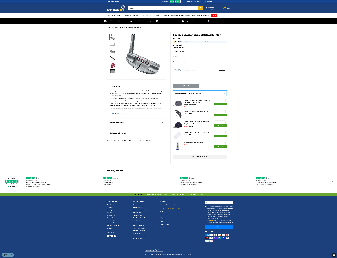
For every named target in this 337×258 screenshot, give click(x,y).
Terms (211, 220)
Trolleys (144, 15)
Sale (213, 15)
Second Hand (196, 15)
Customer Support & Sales (168, 205)
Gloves (165, 15)
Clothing (126, 15)
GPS (151, 15)
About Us (110, 205)
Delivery (109, 210)
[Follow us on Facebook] (108, 236)
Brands (205, 15)
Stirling (162, 227)
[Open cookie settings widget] (334, 255)
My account (210, 9)
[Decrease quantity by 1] (182, 62)
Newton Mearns (164, 224)
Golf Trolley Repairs (139, 228)
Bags (118, 15)
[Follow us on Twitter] (111, 236)
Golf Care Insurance (139, 236)
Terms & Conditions (113, 225)
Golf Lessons (137, 212)
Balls (157, 15)
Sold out (186, 86)
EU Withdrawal (137, 238)
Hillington (162, 218)
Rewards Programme (139, 231)
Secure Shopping (112, 218)
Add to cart (220, 104)
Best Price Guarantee (139, 218)
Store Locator (137, 205)
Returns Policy (111, 215)
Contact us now (179, 194)
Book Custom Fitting (139, 210)
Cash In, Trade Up (138, 225)
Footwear (135, 15)
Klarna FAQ (136, 223)
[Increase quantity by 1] (193, 62)
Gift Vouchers (185, 15)
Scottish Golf (137, 233)
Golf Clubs (110, 15)
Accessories (174, 15)
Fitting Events (137, 207)
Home (108, 27)
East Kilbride (163, 215)
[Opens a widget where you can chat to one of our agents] (8, 255)
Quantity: (176, 62)
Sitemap (109, 228)
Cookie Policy (111, 223)
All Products (110, 207)
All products (115, 27)
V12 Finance (136, 220)
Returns (109, 212)
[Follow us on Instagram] (115, 236)
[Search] (200, 8)
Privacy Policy (111, 220)
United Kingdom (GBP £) (152, 250)
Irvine (161, 221)
